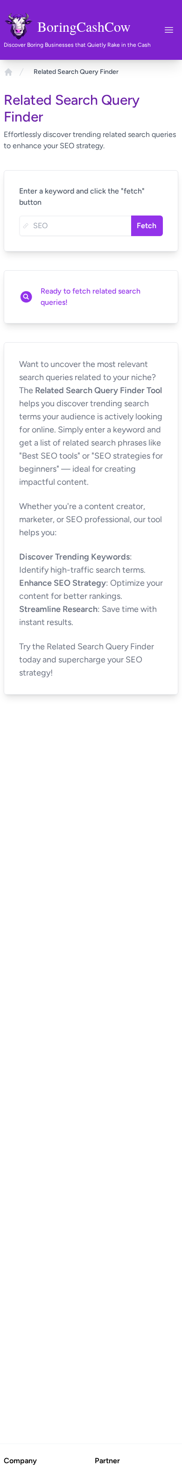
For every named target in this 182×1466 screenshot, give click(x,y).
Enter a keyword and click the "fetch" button (82, 197)
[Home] (8, 72)
